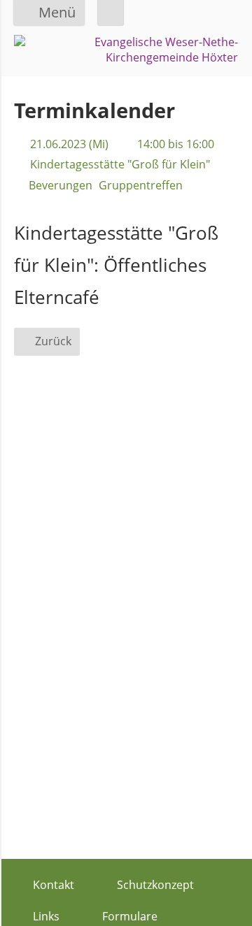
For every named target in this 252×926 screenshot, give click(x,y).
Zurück (53, 341)
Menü (57, 12)
